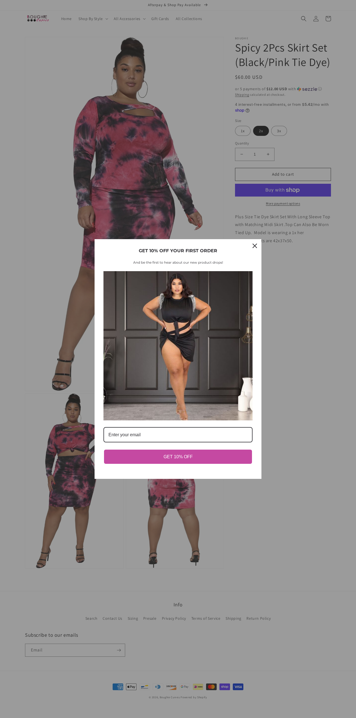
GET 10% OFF (178, 456)
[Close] (254, 246)
